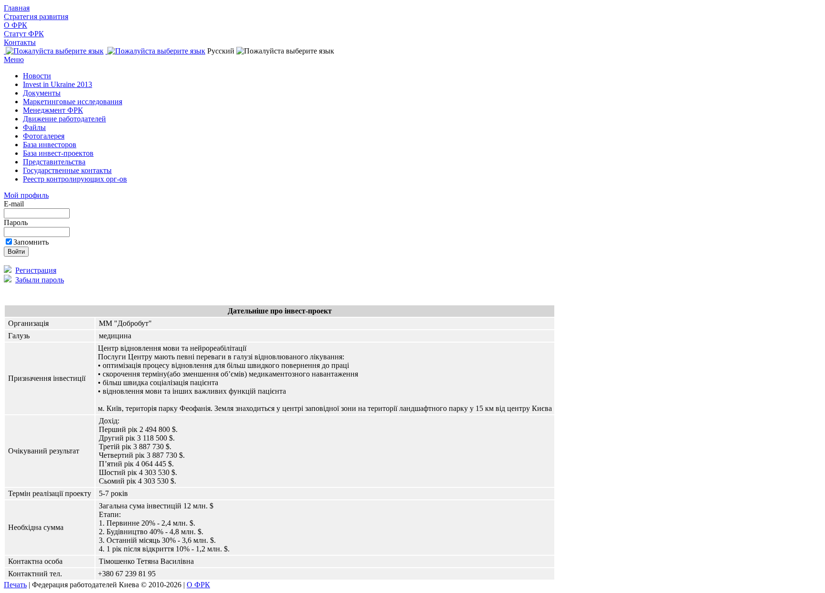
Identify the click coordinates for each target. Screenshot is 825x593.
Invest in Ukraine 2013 (57, 84)
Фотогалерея (43, 136)
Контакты (20, 42)
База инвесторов (49, 144)
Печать (15, 585)
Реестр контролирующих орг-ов (75, 179)
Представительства (54, 162)
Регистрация (35, 270)
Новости (37, 76)
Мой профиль (26, 195)
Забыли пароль (39, 280)
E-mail (15, 204)
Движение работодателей (64, 119)
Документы (42, 93)
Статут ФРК (24, 34)
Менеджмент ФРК (53, 110)
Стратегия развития (36, 16)
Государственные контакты (67, 170)
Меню (14, 59)
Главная (17, 8)
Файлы (34, 127)
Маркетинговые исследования (72, 101)
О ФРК (15, 25)
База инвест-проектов (58, 153)
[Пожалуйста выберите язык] (54, 51)
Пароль (17, 222)
